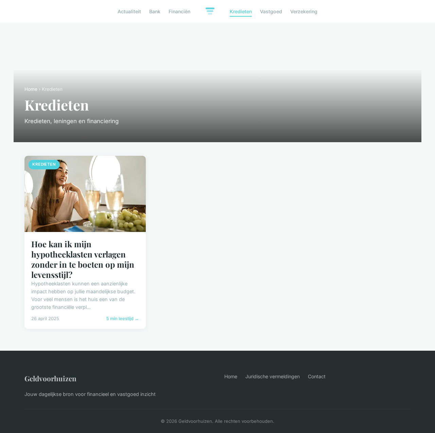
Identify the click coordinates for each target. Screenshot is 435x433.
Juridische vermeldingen (272, 376)
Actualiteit (129, 11)
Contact (317, 376)
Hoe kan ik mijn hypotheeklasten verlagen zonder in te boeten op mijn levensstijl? (82, 259)
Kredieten (241, 11)
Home (30, 89)
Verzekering (303, 11)
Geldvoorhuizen (50, 378)
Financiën (179, 11)
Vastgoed (271, 11)
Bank (154, 11)
